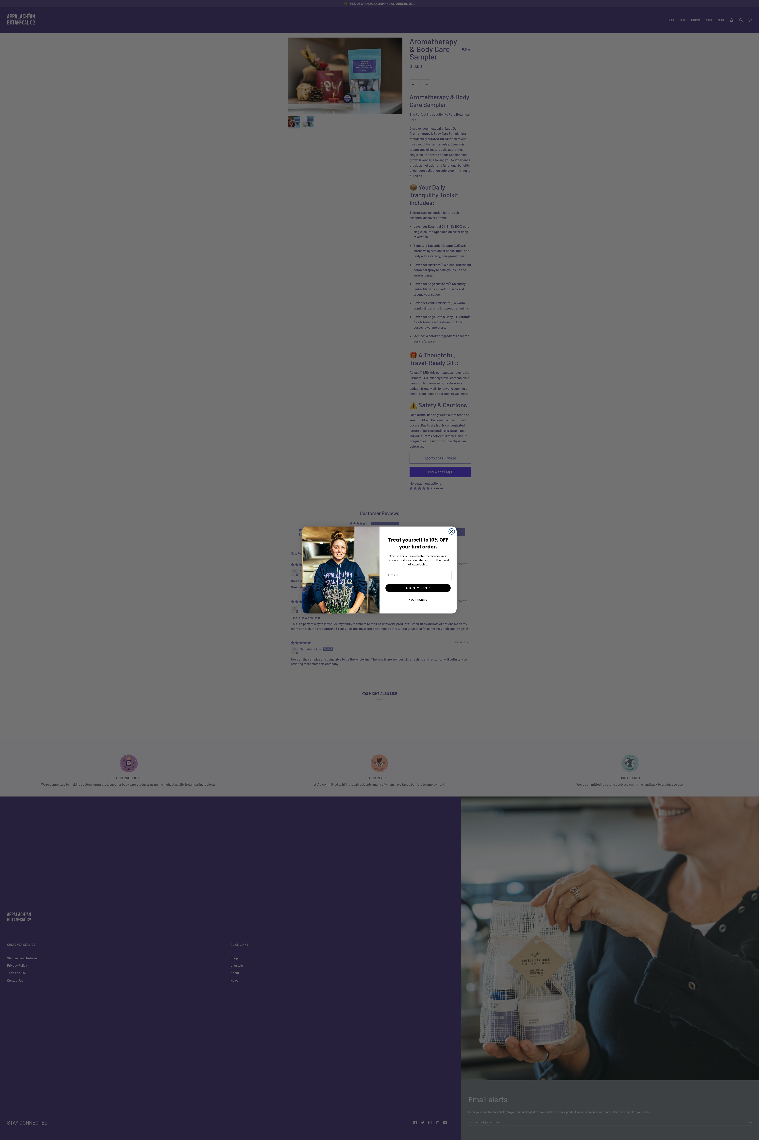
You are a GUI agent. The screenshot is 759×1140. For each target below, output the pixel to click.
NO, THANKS (418, 599)
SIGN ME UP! (418, 588)
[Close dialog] (452, 531)
